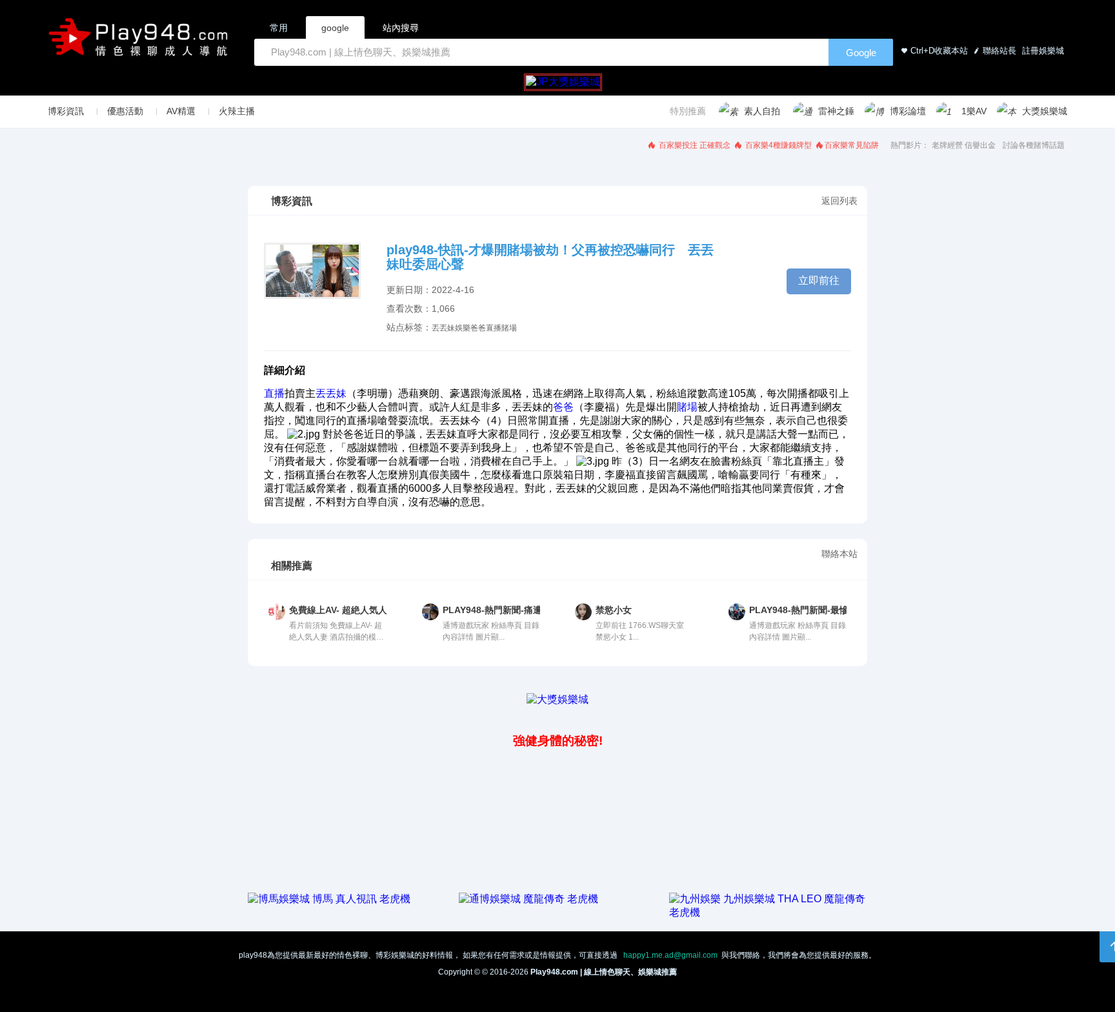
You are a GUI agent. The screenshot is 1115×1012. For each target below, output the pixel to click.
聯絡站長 (999, 51)
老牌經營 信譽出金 (964, 145)
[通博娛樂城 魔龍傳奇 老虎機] (528, 898)
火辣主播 (237, 111)
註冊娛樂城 (1042, 51)
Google (861, 52)
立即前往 (818, 280)
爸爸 (478, 327)
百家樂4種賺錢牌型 (777, 145)
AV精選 (181, 111)
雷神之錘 (836, 111)
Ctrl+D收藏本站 (939, 51)
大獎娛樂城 (1044, 111)
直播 (493, 327)
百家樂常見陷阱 (852, 145)
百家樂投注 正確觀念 (693, 145)
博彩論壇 (908, 111)
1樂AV (974, 111)
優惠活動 (125, 111)
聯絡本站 (839, 554)
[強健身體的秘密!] (249, 712)
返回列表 (839, 201)
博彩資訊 (66, 111)
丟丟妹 (443, 327)
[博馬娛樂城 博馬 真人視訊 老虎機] (329, 898)
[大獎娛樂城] (557, 699)
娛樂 (462, 327)
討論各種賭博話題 (1034, 145)
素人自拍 (762, 111)
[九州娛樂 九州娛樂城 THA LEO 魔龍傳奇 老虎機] (768, 912)
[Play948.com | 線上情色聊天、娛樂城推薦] (141, 42)
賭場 (509, 327)
